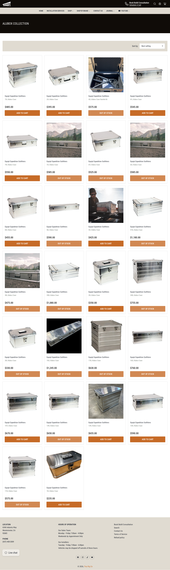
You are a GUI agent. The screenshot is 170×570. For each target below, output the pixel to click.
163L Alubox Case (136, 361)
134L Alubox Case (53, 426)
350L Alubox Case (53, 295)
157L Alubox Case (11, 426)
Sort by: (135, 46)
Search (116, 528)
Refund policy (119, 537)
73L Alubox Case (10, 99)
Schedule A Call (135, 5)
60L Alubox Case (10, 230)
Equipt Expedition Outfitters (15, 96)
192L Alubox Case (53, 361)
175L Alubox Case (94, 361)
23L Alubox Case (52, 99)
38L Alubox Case (10, 295)
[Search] (154, 3)
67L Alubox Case (94, 165)
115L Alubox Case (11, 491)
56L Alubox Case (52, 230)
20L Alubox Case (10, 361)
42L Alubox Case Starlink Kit (97, 99)
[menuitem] (41, 11)
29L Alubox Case (94, 295)
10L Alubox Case (52, 491)
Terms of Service (120, 534)
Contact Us (118, 531)
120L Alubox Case (136, 426)
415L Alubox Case (136, 230)
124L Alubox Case (94, 426)
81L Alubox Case (136, 99)
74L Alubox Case (10, 165)
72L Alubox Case (52, 165)
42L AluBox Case (94, 230)
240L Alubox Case (136, 295)
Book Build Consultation (123, 524)
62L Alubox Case (136, 165)
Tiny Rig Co (88, 566)
